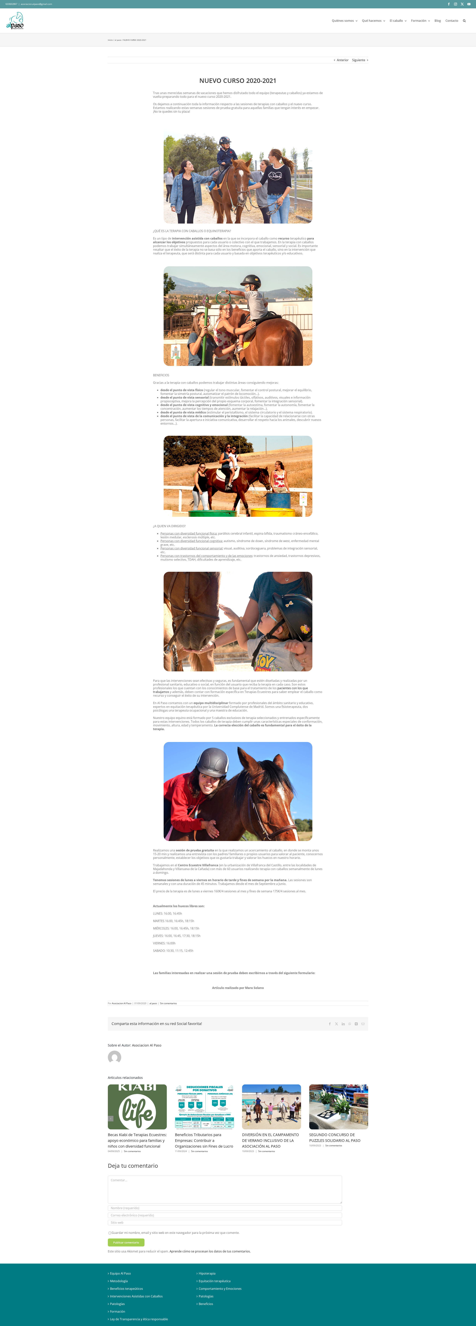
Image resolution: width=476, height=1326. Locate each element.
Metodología (119, 1281)
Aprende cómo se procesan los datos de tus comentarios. (210, 1251)
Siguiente (358, 60)
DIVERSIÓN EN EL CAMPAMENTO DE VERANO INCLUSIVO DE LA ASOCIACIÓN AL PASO (270, 1140)
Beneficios (206, 1304)
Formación (117, 1311)
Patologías (117, 1304)
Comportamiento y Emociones (220, 1289)
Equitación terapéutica (215, 1281)
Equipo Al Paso (120, 1273)
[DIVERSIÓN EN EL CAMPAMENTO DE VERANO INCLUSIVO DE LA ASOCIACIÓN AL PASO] (271, 1107)
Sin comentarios (168, 1003)
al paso (153, 1003)
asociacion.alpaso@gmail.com (36, 4)
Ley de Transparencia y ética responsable (139, 1319)
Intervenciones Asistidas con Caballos (136, 1296)
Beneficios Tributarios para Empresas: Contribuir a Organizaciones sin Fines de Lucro (204, 1140)
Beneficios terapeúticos (126, 1289)
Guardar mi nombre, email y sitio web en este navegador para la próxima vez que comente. (175, 1233)
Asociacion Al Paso (121, 1003)
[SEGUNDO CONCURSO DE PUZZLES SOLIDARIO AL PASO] (338, 1107)
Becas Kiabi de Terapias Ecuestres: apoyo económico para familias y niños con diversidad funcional (137, 1140)
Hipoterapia (207, 1273)
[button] (464, 20)
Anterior (343, 60)
